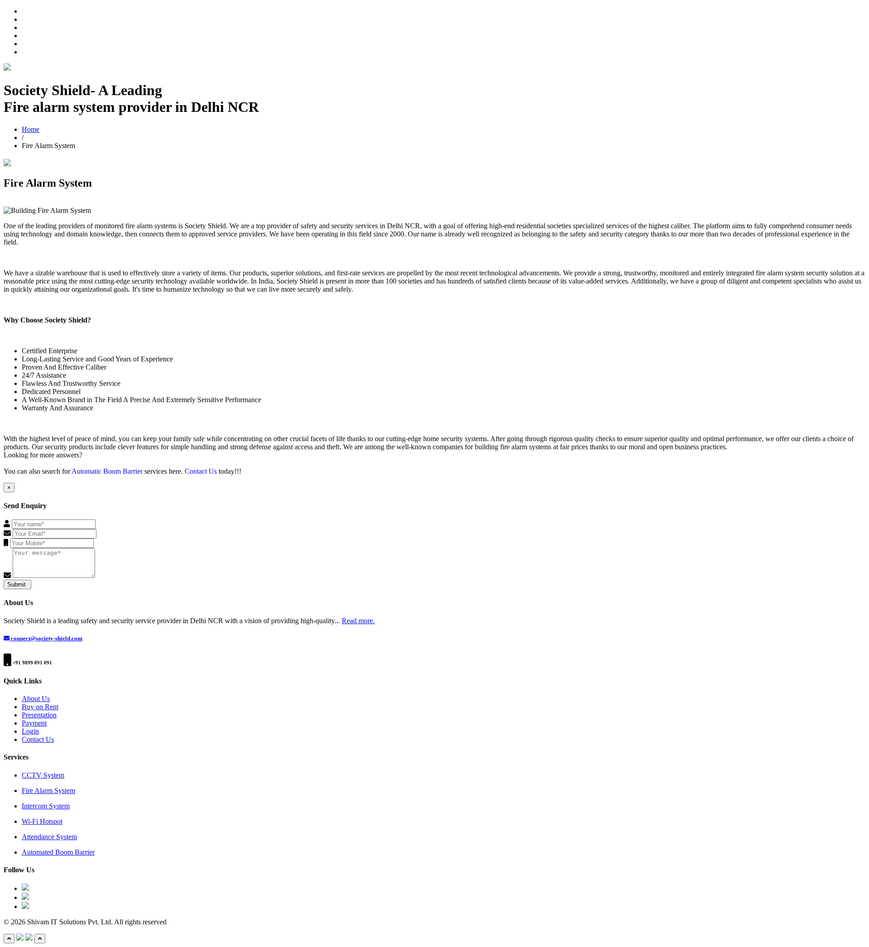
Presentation (39, 715)
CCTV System (43, 775)
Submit (17, 584)
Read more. (358, 621)
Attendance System (49, 837)
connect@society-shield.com (46, 638)
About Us (36, 698)
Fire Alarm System (48, 790)
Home (30, 129)
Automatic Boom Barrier (107, 471)
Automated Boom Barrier (58, 852)
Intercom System (46, 806)
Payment (34, 723)
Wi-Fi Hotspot (42, 821)
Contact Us (202, 471)
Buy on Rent (40, 707)
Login (30, 731)
